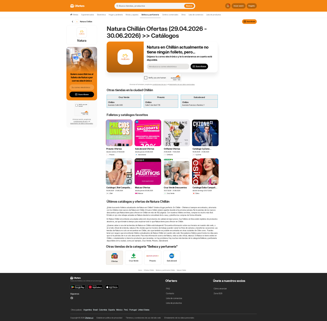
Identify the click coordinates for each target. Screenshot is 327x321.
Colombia (103, 309)
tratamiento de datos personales (81, 123)
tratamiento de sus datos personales (182, 84)
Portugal (133, 309)
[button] (77, 287)
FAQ (168, 288)
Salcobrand (163, 241)
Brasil (95, 309)
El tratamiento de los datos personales (179, 318)
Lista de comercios (196, 15)
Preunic (155, 241)
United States (143, 309)
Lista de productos (213, 15)
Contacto (170, 293)
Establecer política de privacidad (109, 318)
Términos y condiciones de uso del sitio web (143, 318)
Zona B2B (218, 293)
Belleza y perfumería (208, 238)
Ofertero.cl (89, 318)
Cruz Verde (146, 241)
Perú (126, 309)
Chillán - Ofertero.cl (182, 207)
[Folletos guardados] (228, 6)
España (111, 309)
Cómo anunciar (220, 288)
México (119, 309)
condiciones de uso (159, 84)
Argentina (87, 309)
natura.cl (133, 228)
